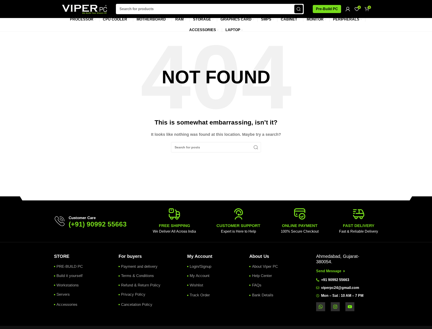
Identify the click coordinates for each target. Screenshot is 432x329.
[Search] (298, 9)
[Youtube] (349, 306)
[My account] (347, 9)
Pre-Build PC (327, 9)
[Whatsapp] (320, 306)
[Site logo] (84, 9)
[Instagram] (335, 306)
